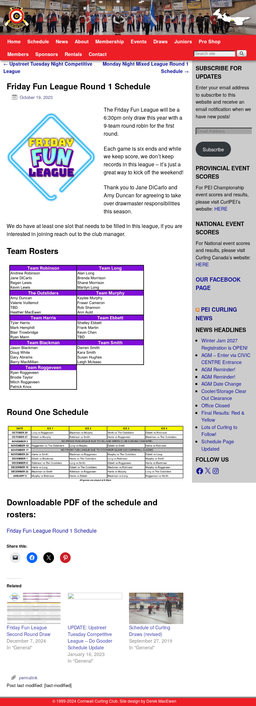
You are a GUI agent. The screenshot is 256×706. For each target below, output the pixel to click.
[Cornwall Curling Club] (128, 17)
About (82, 41)
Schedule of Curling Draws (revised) (149, 630)
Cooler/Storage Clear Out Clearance (223, 394)
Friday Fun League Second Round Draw (28, 630)
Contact (98, 54)
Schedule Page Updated (217, 445)
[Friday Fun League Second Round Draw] (34, 608)
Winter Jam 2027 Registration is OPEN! (224, 344)
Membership (109, 41)
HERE (221, 208)
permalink (28, 677)
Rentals (73, 54)
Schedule (38, 41)
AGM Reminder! (218, 369)
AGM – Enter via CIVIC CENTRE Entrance (225, 358)
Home (14, 41)
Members (18, 54)
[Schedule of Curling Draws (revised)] (156, 608)
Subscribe (213, 149)
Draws (160, 41)
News (62, 41)
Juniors (183, 41)
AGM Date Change (221, 383)
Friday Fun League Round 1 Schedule (52, 530)
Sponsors (46, 54)
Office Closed (215, 405)
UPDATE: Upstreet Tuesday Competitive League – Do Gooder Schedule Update (90, 637)
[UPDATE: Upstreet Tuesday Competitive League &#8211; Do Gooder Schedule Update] (95, 608)
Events (139, 41)
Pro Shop (210, 41)
